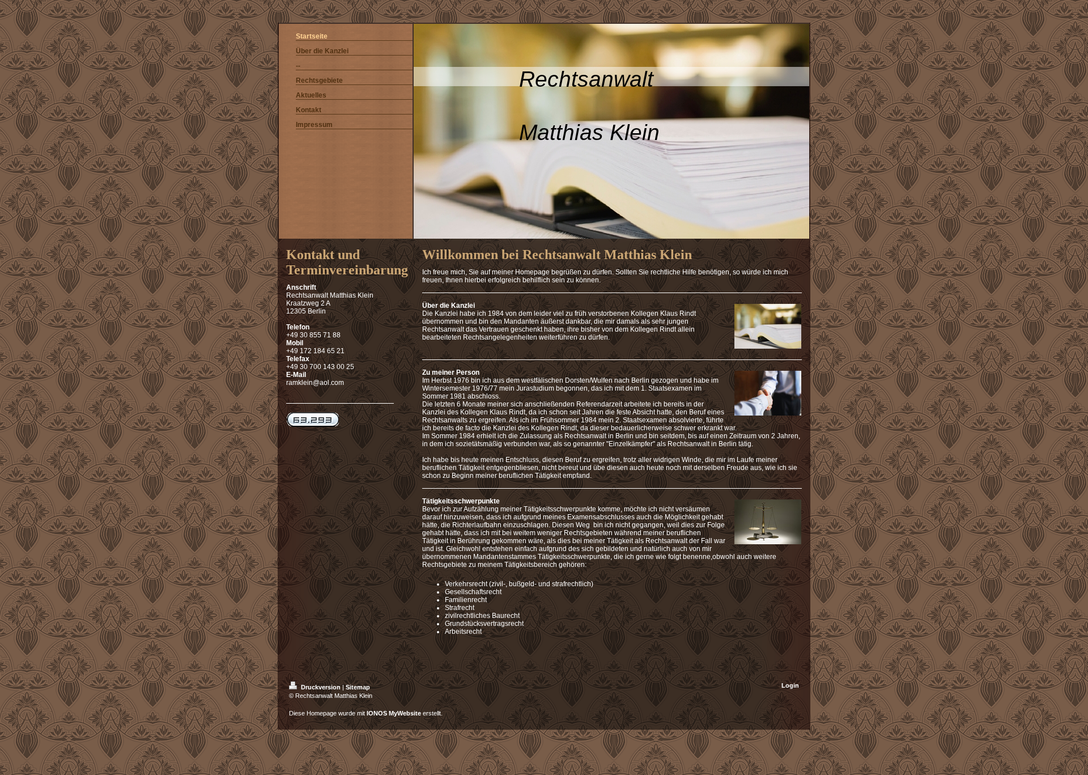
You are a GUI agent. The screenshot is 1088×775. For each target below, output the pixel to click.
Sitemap (358, 687)
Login (790, 685)
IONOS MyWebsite (394, 713)
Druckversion (320, 687)
